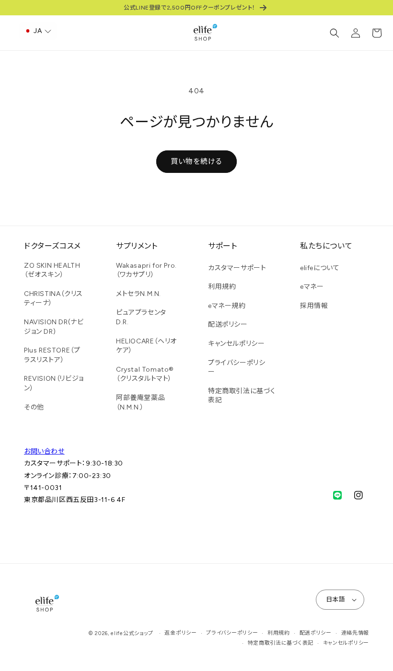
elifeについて (319, 268)
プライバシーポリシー (236, 367)
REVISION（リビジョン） (54, 383)
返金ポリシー (180, 633)
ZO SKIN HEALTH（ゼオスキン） (52, 270)
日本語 (335, 599)
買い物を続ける (196, 161)
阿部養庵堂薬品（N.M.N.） (140, 402)
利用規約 (222, 287)
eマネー (312, 287)
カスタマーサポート (237, 268)
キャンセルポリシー (236, 344)
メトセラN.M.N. (138, 294)
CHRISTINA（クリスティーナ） (53, 298)
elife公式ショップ (132, 633)
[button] (334, 33)
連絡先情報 (355, 633)
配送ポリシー (228, 324)
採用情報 (314, 306)
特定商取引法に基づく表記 (242, 396)
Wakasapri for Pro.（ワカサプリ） (146, 270)
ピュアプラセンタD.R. (141, 317)
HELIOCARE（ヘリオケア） (146, 346)
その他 (34, 407)
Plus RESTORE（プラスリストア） (52, 355)
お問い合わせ (44, 451)
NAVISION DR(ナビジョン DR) (53, 327)
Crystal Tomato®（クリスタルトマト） (145, 374)
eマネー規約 (227, 306)
